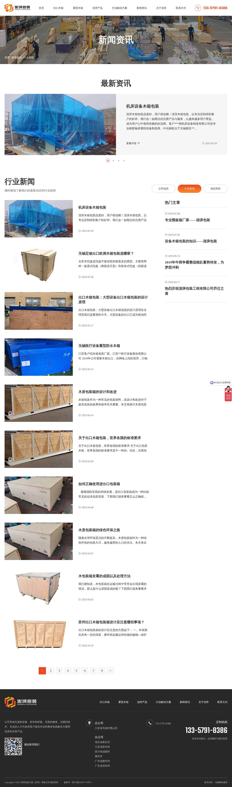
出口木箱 (58, 8)
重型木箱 (78, 8)
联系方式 (181, 8)
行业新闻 (29, 57)
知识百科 (216, 188)
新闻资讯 (142, 8)
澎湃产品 (97, 8)
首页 (41, 8)
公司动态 (163, 188)
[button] (108, 161)
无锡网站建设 (221, 782)
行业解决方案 (119, 8)
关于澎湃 (161, 8)
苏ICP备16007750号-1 (82, 782)
